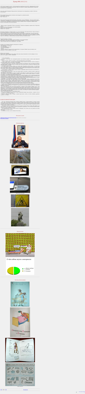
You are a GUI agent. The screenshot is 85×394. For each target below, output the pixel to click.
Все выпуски (25, 389)
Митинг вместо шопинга (4, 118)
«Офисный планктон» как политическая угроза (8, 117)
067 (6, 389)
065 (1, 389)
